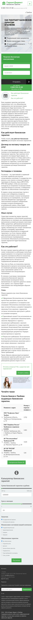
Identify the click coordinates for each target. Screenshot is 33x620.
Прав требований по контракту (10, 553)
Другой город (5, 578)
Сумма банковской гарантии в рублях (15, 486)
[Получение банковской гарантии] (12, 3)
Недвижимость (6, 550)
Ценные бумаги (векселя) (9, 548)
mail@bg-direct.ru (9, 575)
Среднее (5, 532)
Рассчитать (16, 560)
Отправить (16, 82)
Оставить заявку (23, 373)
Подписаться (27, 589)
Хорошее (5, 535)
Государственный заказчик (9, 519)
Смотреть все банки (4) (16, 462)
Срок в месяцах (7, 501)
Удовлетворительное (8, 530)
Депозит (5, 546)
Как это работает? (17, 98)
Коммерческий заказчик (8, 522)
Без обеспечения (7, 541)
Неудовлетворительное (8, 527)
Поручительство (7, 543)
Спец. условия (6, 555)
